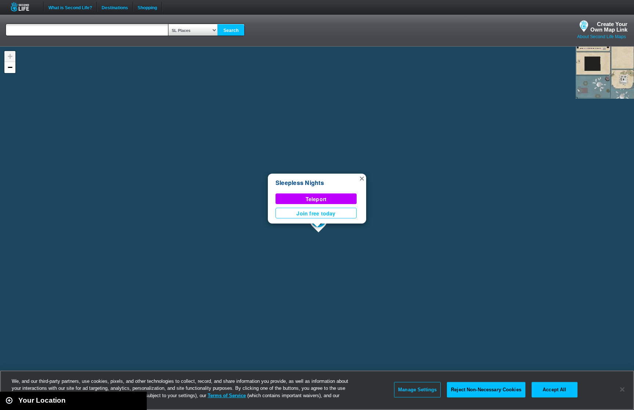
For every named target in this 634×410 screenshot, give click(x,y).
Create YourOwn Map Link (608, 27)
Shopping (147, 7)
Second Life (24, 7)
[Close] (622, 389)
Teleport (316, 199)
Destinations (115, 7)
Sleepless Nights (300, 182)
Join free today (315, 213)
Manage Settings (417, 389)
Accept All (554, 389)
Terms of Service (227, 395)
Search (230, 30)
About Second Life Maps (601, 36)
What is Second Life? (70, 7)
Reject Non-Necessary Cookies (486, 389)
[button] (361, 178)
